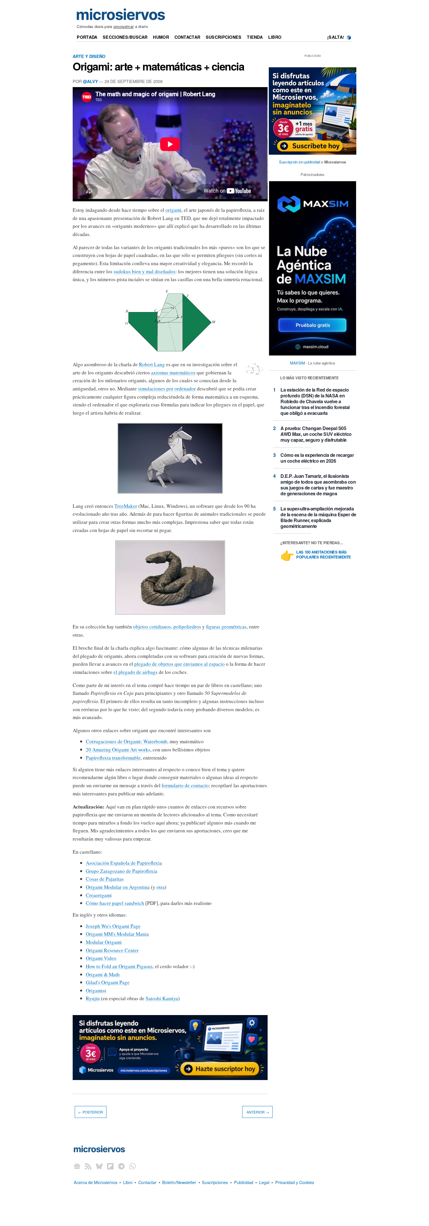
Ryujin (93, 998)
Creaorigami (99, 895)
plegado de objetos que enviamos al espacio (179, 663)
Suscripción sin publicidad (299, 162)
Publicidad (243, 1182)
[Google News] (77, 1166)
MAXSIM (297, 363)
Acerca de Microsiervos (95, 1182)
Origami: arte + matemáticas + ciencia (158, 66)
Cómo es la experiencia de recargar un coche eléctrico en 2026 (317, 458)
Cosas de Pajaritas (105, 879)
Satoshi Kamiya (162, 998)
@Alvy (90, 81)
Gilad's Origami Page (108, 982)
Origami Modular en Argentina (118, 887)
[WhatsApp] (132, 1166)
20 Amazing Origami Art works (118, 749)
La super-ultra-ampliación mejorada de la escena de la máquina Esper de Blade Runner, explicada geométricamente (318, 517)
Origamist (96, 990)
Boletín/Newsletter (179, 1182)
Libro (274, 37)
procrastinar (124, 26)
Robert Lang (152, 364)
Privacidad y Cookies (294, 1182)
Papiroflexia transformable (113, 757)
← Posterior (90, 1111)
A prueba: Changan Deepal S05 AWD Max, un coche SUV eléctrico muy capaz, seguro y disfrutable (316, 434)
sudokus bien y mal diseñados (144, 271)
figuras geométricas (226, 626)
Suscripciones (224, 37)
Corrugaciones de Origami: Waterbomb (126, 741)
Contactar (187, 37)
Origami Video (101, 958)
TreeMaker (125, 506)
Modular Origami (104, 942)
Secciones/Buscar (125, 37)
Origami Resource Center (112, 950)
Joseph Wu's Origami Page (113, 926)
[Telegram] (121, 1166)
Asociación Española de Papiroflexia (124, 862)
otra (160, 887)
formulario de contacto (185, 785)
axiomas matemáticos (173, 372)
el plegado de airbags (136, 672)
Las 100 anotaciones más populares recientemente (323, 555)
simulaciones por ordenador (167, 388)
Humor (161, 37)
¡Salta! (335, 37)
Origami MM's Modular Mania (117, 934)
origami (173, 210)
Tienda (255, 37)
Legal (264, 1182)
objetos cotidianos (152, 626)
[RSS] (88, 1166)
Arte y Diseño (89, 56)
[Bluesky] (99, 1166)
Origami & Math (103, 974)
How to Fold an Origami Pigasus (119, 966)
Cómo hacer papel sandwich (115, 903)
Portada (87, 37)
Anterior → (257, 1111)
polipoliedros (187, 626)
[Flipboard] (110, 1166)
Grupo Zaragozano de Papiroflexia (121, 871)
